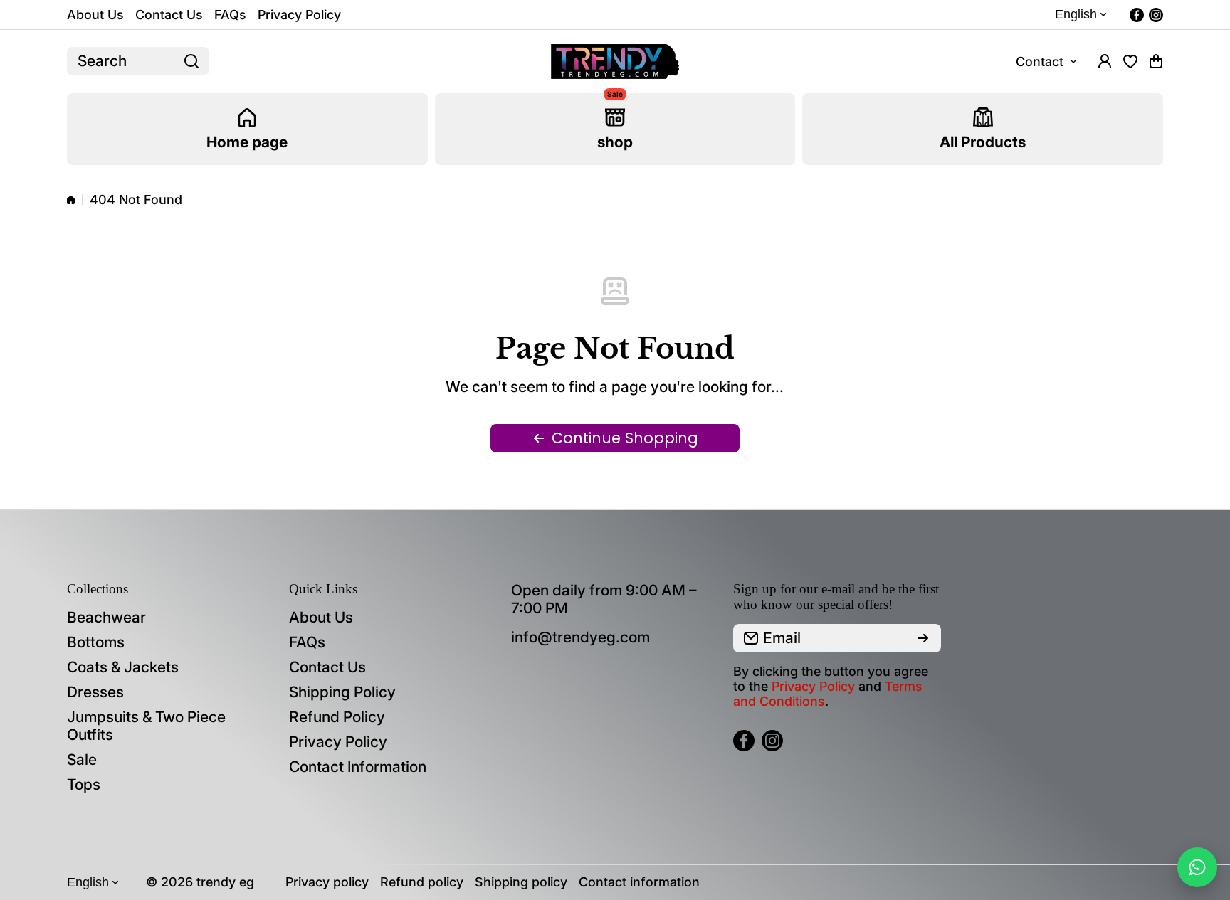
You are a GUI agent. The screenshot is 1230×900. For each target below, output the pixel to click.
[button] (1156, 61)
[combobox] (138, 61)
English (1076, 14)
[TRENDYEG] (615, 61)
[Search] (191, 61)
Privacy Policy (813, 686)
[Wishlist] (1130, 61)
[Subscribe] (923, 638)
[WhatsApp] (1197, 867)
